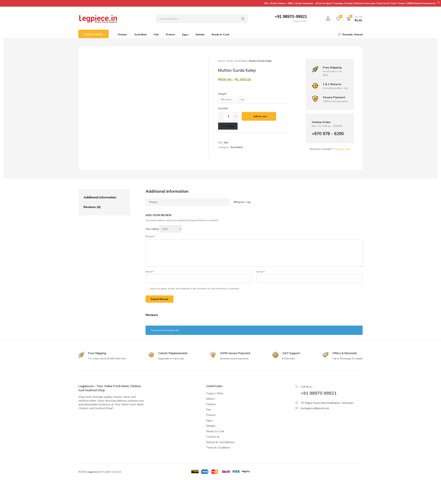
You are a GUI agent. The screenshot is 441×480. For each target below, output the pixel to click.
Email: (261, 271)
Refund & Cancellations (220, 442)
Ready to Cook (220, 34)
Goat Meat (140, 34)
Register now (342, 149)
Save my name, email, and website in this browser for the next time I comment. (194, 288)
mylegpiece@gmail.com (315, 408)
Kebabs (200, 34)
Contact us (212, 436)
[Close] (438, 2)
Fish (156, 34)
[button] (226, 99)
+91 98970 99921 (319, 393)
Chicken (122, 34)
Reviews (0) (92, 207)
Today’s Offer (214, 393)
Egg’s (185, 34)
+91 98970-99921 (291, 16)
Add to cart (260, 116)
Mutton (210, 398)
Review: (150, 236)
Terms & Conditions (218, 447)
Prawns (170, 34)
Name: (150, 271)
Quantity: (223, 108)
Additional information (100, 197)
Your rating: (153, 228)
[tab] (101, 197)
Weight (223, 93)
